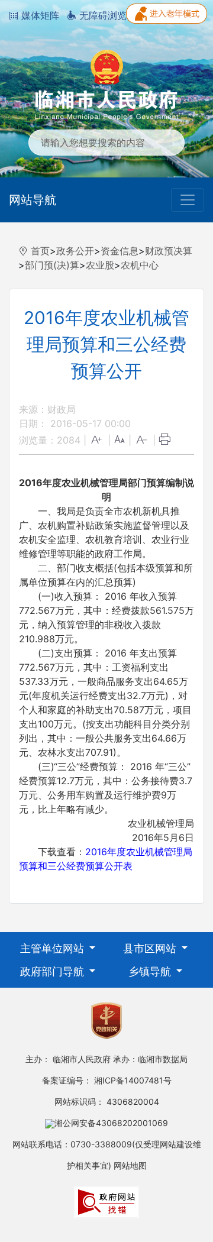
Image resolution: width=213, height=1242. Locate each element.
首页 (40, 251)
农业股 (100, 265)
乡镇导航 (151, 971)
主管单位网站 (53, 948)
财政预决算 (168, 251)
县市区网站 (151, 948)
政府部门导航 (53, 971)
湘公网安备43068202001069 (111, 1123)
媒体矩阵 (38, 15)
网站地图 (130, 1165)
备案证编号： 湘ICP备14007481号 (107, 1080)
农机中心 (140, 265)
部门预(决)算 (52, 265)
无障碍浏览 (101, 15)
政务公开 (75, 251)
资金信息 (119, 251)
